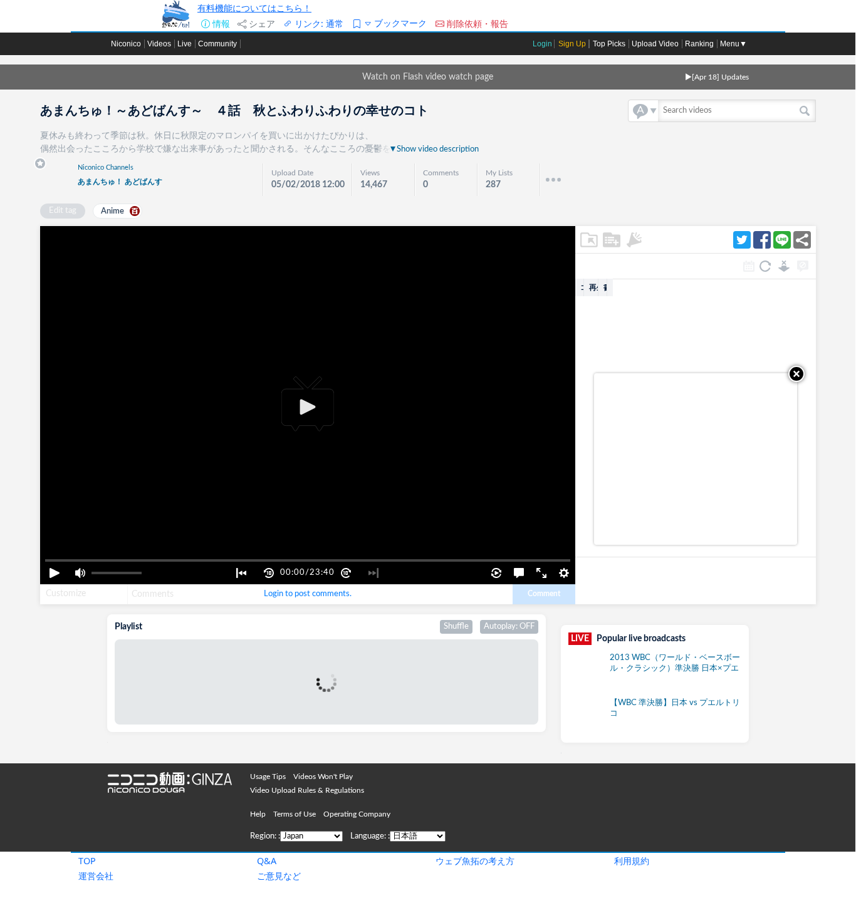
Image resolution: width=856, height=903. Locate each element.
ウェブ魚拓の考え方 (475, 861)
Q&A (266, 861)
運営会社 (95, 876)
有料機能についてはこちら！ (254, 8)
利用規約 (631, 861)
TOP (87, 861)
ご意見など (279, 876)
